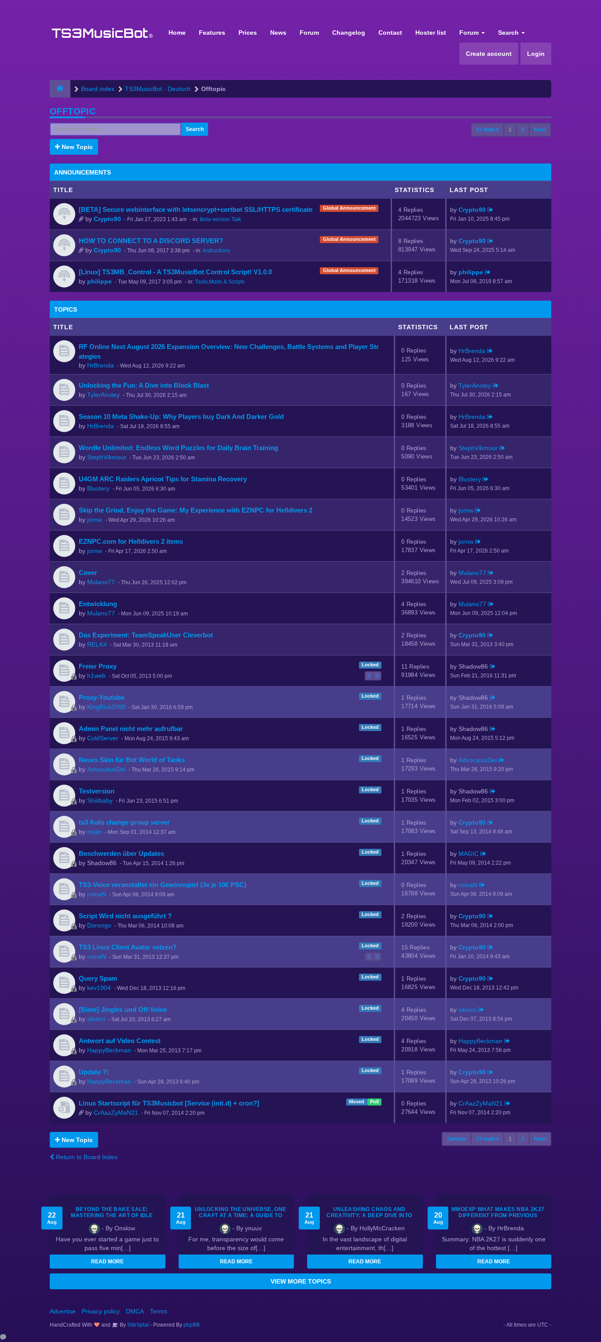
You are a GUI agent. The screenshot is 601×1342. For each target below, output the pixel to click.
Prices (247, 32)
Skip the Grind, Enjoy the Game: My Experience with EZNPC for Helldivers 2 (195, 510)
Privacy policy (101, 1311)
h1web (96, 675)
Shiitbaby (100, 800)
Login (536, 53)
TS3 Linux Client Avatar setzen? (127, 947)
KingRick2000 (106, 706)
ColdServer (102, 738)
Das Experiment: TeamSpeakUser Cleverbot (146, 635)
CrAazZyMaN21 (116, 1112)
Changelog (348, 32)
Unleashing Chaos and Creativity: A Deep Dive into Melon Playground (369, 1215)
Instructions (216, 250)
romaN (96, 894)
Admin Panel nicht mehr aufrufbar (131, 728)
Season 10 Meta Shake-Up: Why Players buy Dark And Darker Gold (181, 416)
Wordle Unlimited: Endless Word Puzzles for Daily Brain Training (178, 447)
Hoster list (430, 32)
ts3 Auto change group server (124, 822)
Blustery (98, 488)
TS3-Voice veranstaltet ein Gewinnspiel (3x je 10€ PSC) (162, 884)
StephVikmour (106, 457)
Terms (158, 1311)
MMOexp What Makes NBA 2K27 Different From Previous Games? (497, 1215)
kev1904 (99, 987)
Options (456, 1139)
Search (509, 32)
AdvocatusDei (106, 769)
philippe (99, 281)
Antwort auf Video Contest (120, 1040)
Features (212, 32)
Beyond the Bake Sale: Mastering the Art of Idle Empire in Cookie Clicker (112, 1215)
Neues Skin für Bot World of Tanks (132, 760)
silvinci (96, 1018)
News (278, 32)
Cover (88, 572)
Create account (489, 53)
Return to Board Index (85, 1156)
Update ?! (94, 1072)
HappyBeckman (109, 1050)
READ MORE (107, 1261)
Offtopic (72, 111)
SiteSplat (137, 1325)
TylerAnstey (103, 394)
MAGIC (468, 853)
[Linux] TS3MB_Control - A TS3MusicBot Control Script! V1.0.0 (175, 272)
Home (177, 32)
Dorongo (99, 925)
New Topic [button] (76, 146)
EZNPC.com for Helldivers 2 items (131, 541)
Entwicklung (98, 603)
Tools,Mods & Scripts (220, 282)
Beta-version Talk (220, 219)
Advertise (63, 1311)
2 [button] (522, 130)
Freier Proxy (98, 666)
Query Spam (98, 978)
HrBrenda (100, 365)
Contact (390, 32)
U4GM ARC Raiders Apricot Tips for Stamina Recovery (163, 479)
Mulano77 (101, 582)
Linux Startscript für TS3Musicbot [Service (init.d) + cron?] (169, 1103)
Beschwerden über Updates (121, 853)
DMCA (135, 1311)
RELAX (97, 644)
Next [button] (540, 130)
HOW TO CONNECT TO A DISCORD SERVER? (151, 240)
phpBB (191, 1325)
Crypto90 (107, 218)
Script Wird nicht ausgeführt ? (125, 916)
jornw (94, 519)
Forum (309, 32)
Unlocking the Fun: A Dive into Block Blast (144, 385)
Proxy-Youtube (102, 697)
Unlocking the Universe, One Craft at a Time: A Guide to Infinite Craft (240, 1215)
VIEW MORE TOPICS (301, 1281)
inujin (94, 831)
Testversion (96, 791)
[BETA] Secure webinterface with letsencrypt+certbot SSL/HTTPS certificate (195, 209)
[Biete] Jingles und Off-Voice (123, 1009)
